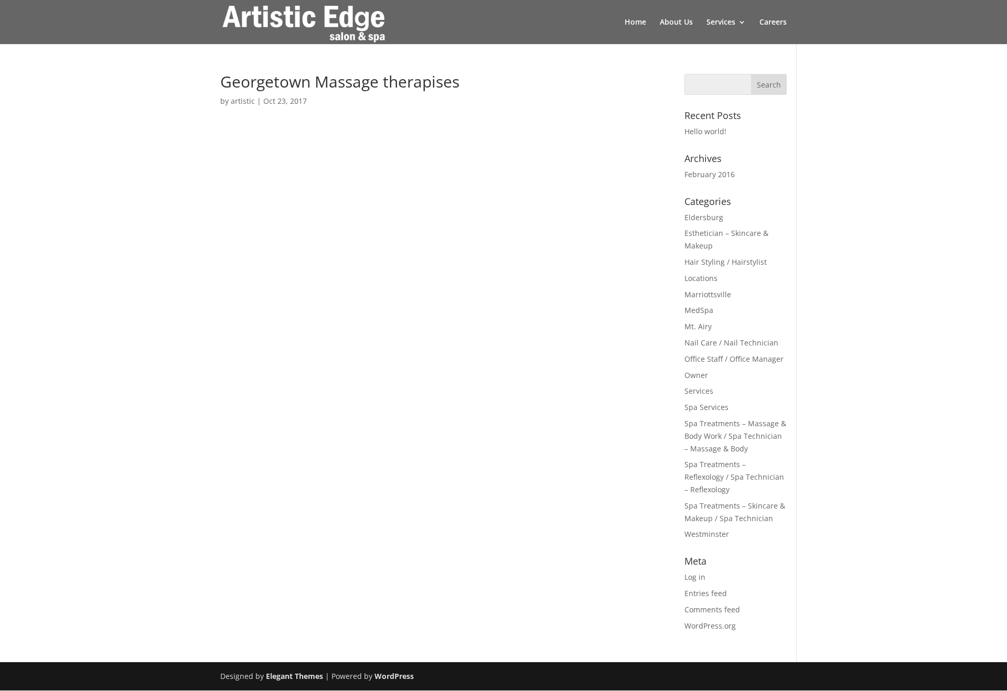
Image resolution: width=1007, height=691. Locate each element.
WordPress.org (710, 626)
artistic (243, 101)
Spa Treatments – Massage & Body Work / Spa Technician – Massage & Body (735, 436)
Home (635, 22)
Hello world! (705, 131)
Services (720, 22)
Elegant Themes (294, 676)
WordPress (394, 676)
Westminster (706, 534)
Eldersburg (703, 217)
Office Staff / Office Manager (734, 359)
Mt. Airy (698, 326)
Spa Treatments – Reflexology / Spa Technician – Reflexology (734, 476)
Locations (700, 278)
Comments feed (712, 609)
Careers (773, 22)
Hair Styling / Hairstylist (725, 262)
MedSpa (698, 310)
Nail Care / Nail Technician (731, 343)
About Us (676, 22)
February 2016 (709, 174)
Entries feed (705, 593)
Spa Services (706, 407)
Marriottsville (707, 294)
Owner (696, 375)
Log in (694, 577)
